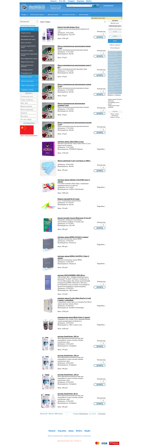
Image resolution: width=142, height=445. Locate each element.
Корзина (80, 1)
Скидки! (71, 1)
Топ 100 (62, 1)
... (96, 414)
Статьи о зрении (115, 117)
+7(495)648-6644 (108, 5)
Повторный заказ (115, 26)
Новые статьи (115, 114)
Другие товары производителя (29, 135)
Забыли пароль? (115, 45)
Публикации (114, 115)
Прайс (87, 431)
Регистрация (115, 48)
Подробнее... (101, 149)
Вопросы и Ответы (114, 95)
